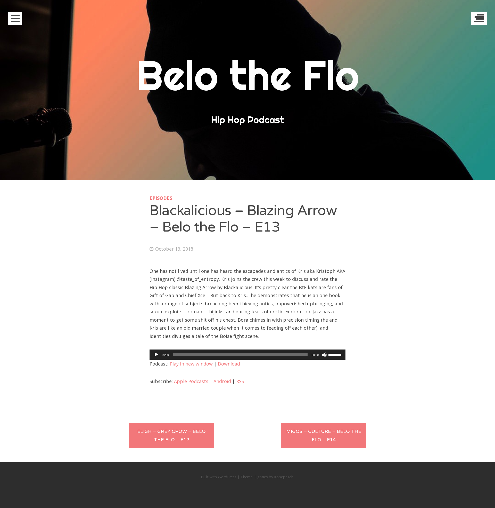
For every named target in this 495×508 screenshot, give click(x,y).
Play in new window (191, 364)
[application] (247, 355)
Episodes (161, 198)
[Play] (156, 354)
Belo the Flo (247, 75)
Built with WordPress (218, 476)
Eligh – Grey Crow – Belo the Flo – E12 (171, 435)
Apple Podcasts (191, 381)
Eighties (261, 476)
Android (222, 381)
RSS (240, 381)
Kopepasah (283, 476)
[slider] (335, 354)
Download (229, 364)
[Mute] (324, 354)
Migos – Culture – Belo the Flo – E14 (323, 435)
